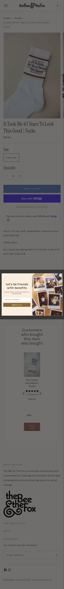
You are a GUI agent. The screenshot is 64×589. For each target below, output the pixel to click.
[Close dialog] (60, 275)
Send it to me (17, 305)
